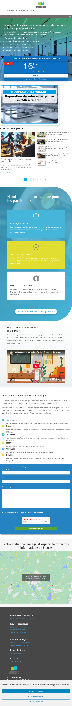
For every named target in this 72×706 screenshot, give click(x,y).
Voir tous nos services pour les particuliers (36, 311)
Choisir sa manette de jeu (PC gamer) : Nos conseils (16, 160)
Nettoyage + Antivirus (19, 223)
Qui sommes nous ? (17, 661)
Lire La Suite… (6, 172)
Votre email (6, 478)
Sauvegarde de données (20, 254)
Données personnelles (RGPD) (20, 645)
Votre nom (6, 469)
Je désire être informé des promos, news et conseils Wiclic (24, 513)
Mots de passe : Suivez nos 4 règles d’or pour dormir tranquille (57, 147)
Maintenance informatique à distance (22, 619)
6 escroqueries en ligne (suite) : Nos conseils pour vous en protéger (57, 154)
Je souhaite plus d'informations (36, 79)
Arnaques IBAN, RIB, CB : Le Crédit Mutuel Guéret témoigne (57, 140)
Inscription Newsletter (18, 653)
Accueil (36, 75)
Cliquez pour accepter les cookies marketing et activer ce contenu (36, 578)
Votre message (7, 487)
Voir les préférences (36, 702)
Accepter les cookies (36, 691)
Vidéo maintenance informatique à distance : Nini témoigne (57, 133)
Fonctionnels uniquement (36, 696)
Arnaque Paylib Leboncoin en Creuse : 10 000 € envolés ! (58, 161)
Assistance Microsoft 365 (21, 285)
